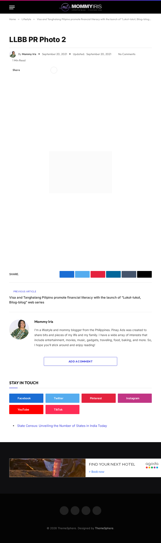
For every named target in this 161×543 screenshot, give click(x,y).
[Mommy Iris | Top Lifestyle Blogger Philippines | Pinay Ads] (80, 7)
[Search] (150, 7)
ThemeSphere (104, 528)
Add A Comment (80, 361)
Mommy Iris (29, 54)
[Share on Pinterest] (39, 70)
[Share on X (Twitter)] (32, 70)
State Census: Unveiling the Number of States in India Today (62, 426)
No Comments (126, 54)
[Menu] (12, 7)
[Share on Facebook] (25, 70)
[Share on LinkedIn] (46, 70)
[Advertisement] (80, 113)
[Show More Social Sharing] (54, 70)
